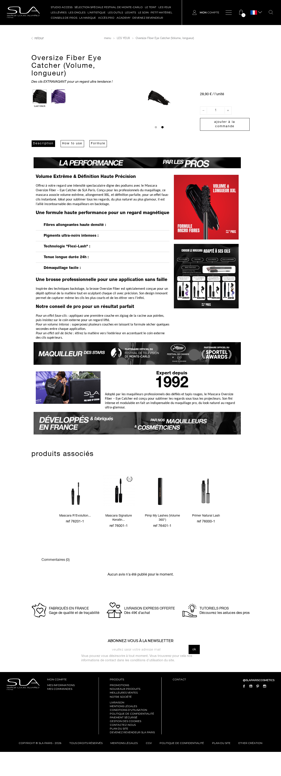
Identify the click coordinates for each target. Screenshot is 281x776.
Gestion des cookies (125, 721)
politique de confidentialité (182, 743)
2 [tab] (162, 127)
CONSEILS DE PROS (64, 17)
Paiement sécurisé (123, 717)
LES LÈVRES (59, 12)
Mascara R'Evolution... (75, 515)
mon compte (57, 679)
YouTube (251, 686)
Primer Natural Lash (206, 515)
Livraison (117, 702)
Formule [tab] (98, 143)
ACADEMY (123, 17)
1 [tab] (156, 127)
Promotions (119, 685)
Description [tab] (43, 143)
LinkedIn (271, 686)
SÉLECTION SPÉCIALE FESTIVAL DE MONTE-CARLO (108, 7)
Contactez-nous (123, 724)
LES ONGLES (76, 12)
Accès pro (106, 17)
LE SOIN (143, 12)
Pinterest (257, 686)
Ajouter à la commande (224, 124)
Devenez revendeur (147, 17)
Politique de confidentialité (132, 713)
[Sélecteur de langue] (253, 12)
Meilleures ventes (124, 692)
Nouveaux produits (125, 688)
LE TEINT (150, 7)
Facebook (244, 686)
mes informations (61, 685)
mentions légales (124, 743)
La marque (87, 17)
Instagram (264, 686)
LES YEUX (165, 7)
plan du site (221, 743)
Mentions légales (123, 706)
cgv (149, 743)
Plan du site (119, 728)
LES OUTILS (115, 12)
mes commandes (59, 688)
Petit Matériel (161, 12)
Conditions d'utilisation (128, 710)
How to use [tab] (72, 143)
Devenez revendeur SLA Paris (132, 732)
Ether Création (250, 743)
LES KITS (130, 12)
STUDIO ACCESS (61, 7)
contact (179, 679)
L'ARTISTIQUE (97, 12)
